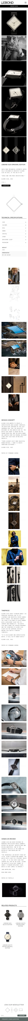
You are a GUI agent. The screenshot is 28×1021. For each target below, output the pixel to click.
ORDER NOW (14, 6)
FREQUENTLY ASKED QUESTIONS (10, 1019)
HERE (9, 872)
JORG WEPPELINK (13, 850)
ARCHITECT (20, 428)
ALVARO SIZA (5, 423)
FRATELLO (4, 852)
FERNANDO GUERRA (13, 453)
